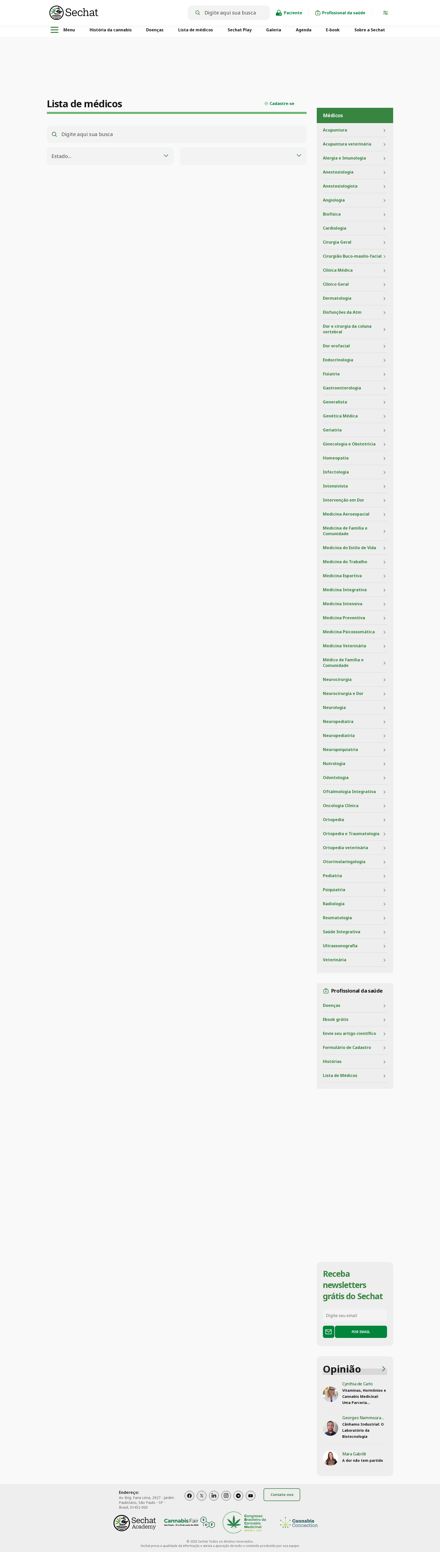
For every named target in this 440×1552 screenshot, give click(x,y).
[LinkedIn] (214, 1501)
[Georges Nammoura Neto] (330, 1428)
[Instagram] (226, 1501)
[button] (385, 13)
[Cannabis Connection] (299, 1523)
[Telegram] (238, 1501)
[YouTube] (250, 1501)
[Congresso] (244, 1523)
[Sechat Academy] (134, 1523)
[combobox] (110, 156)
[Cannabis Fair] (189, 1523)
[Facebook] (189, 1501)
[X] (202, 1501)
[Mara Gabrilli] (330, 1458)
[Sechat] (118, 13)
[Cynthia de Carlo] (330, 1394)
